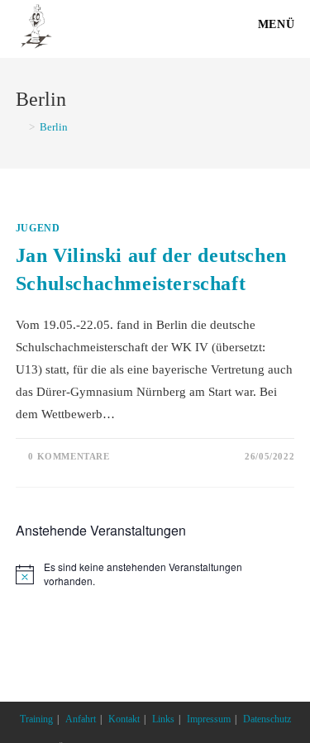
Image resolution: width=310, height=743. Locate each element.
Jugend (38, 228)
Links (163, 719)
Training (36, 719)
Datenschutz (267, 719)
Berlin (54, 127)
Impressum (209, 719)
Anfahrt (80, 719)
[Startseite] (20, 127)
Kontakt (124, 719)
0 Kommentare (68, 456)
